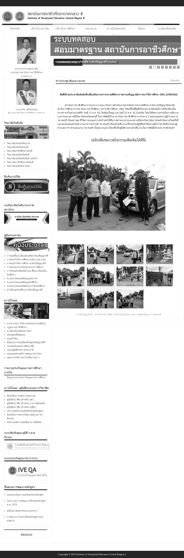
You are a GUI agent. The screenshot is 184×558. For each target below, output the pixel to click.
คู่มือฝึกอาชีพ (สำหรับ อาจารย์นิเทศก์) (26, 403)
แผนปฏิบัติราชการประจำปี (20, 350)
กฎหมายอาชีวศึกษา (17, 327)
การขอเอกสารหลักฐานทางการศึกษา (25, 267)
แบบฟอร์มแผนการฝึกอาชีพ (20, 346)
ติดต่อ (141, 28)
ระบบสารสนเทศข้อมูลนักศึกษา (22, 282)
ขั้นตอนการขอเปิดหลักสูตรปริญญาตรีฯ (26, 342)
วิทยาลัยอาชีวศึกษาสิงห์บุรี (20, 162)
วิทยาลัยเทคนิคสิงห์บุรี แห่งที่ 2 (22, 158)
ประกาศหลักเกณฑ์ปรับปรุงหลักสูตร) (25, 411)
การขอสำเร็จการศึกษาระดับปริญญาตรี (26, 263)
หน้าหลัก (15, 28)
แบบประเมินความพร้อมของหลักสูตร (25, 494)
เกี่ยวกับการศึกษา (65, 28)
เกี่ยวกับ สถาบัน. (40, 28)
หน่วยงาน (90, 28)
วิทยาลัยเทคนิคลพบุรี (17, 147)
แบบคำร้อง (12, 338)
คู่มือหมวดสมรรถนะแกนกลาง (22, 510)
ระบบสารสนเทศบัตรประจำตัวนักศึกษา (26, 286)
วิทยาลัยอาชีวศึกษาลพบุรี (19, 151)
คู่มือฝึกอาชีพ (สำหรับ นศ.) (20, 399)
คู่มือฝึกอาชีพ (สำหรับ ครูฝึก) (21, 407)
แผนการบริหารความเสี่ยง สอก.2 (23, 357)
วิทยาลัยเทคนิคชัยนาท (18, 143)
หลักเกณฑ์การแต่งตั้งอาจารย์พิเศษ (24, 422)
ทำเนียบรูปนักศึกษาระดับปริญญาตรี (24, 289)
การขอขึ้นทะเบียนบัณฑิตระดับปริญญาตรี (27, 255)
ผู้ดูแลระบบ (26, 534)
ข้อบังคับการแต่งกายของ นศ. (21, 395)
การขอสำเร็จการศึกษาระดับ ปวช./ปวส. (26, 259)
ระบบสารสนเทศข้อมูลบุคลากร (22, 278)
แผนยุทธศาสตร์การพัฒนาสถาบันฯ (24, 353)
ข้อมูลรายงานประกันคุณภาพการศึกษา (26, 377)
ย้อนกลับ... (176, 80)
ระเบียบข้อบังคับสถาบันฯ (19, 331)
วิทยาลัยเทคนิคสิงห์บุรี (18, 154)
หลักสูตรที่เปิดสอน (16, 334)
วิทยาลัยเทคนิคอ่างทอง (18, 166)
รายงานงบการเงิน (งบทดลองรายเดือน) (26, 323)
